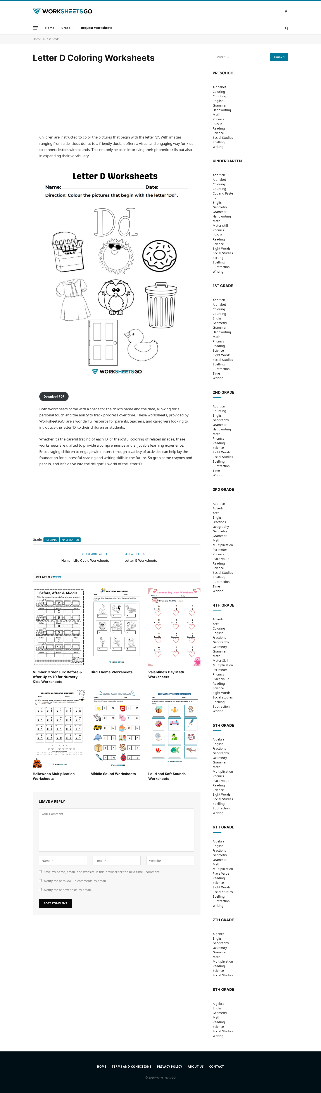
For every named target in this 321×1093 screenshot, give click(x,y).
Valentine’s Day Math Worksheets (166, 674)
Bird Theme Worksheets (112, 672)
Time (216, 373)
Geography (221, 420)
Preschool (224, 73)
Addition (219, 175)
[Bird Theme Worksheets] (117, 627)
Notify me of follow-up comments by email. (75, 881)
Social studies (223, 697)
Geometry (220, 207)
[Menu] (35, 28)
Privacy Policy (169, 1066)
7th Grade (223, 920)
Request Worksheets (96, 28)
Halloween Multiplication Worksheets (54, 776)
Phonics (218, 119)
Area (216, 513)
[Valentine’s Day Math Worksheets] (174, 627)
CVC (215, 198)
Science (218, 133)
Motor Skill (220, 660)
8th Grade (223, 989)
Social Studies (223, 137)
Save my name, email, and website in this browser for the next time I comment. (102, 872)
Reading (219, 128)
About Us (196, 1066)
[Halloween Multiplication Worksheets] (59, 729)
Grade (65, 28)
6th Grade (223, 827)
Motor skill (220, 225)
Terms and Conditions (132, 1066)
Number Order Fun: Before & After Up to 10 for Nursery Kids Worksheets (57, 677)
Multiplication (223, 545)
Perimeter (220, 549)
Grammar (220, 105)
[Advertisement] (116, 99)
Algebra (218, 739)
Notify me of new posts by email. (68, 890)
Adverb (218, 508)
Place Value (221, 559)
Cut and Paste (223, 193)
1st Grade (51, 539)
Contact (216, 1066)
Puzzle (217, 124)
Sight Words (222, 248)
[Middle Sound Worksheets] (117, 729)
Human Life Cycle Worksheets (85, 560)
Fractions (219, 522)
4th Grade (223, 605)
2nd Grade (223, 392)
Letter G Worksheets (140, 560)
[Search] (286, 28)
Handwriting (222, 110)
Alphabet (219, 87)
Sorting (218, 258)
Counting (219, 96)
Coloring (219, 91)
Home (49, 28)
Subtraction (221, 267)
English (218, 101)
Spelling (219, 142)
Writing (218, 147)
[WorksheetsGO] (62, 11)
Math (216, 114)
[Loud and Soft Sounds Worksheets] (174, 729)
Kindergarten (70, 539)
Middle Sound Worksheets (113, 774)
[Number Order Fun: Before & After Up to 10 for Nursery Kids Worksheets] (59, 627)
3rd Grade (223, 489)
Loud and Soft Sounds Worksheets (167, 776)
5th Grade (223, 725)
